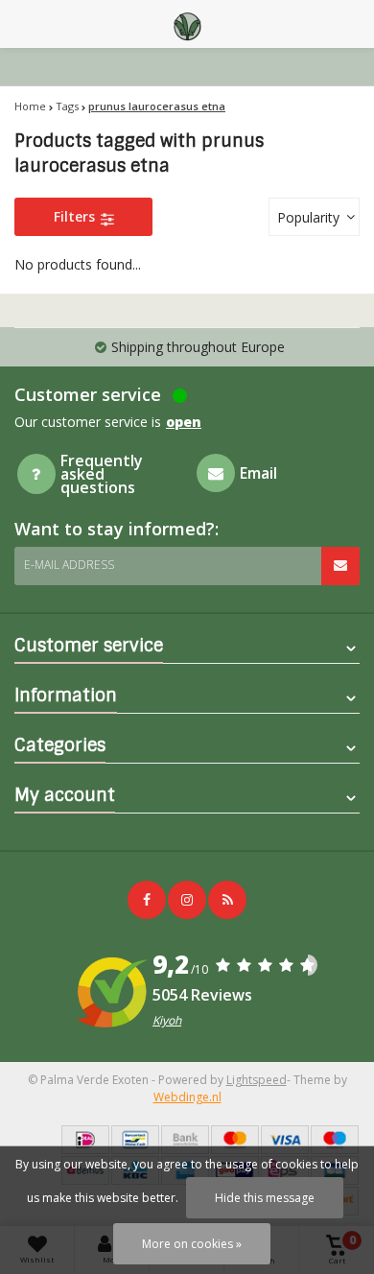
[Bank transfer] (185, 1139)
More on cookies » (192, 1244)
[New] (227, 900)
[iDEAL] (85, 1139)
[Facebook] (147, 900)
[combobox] (314, 217)
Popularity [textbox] (308, 217)
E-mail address (69, 564)
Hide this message (265, 1198)
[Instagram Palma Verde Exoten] (187, 900)
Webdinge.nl (187, 1097)
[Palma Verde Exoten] (187, 24)
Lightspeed (256, 1080)
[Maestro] (335, 1139)
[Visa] (285, 1139)
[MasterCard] (235, 1139)
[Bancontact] (135, 1139)
